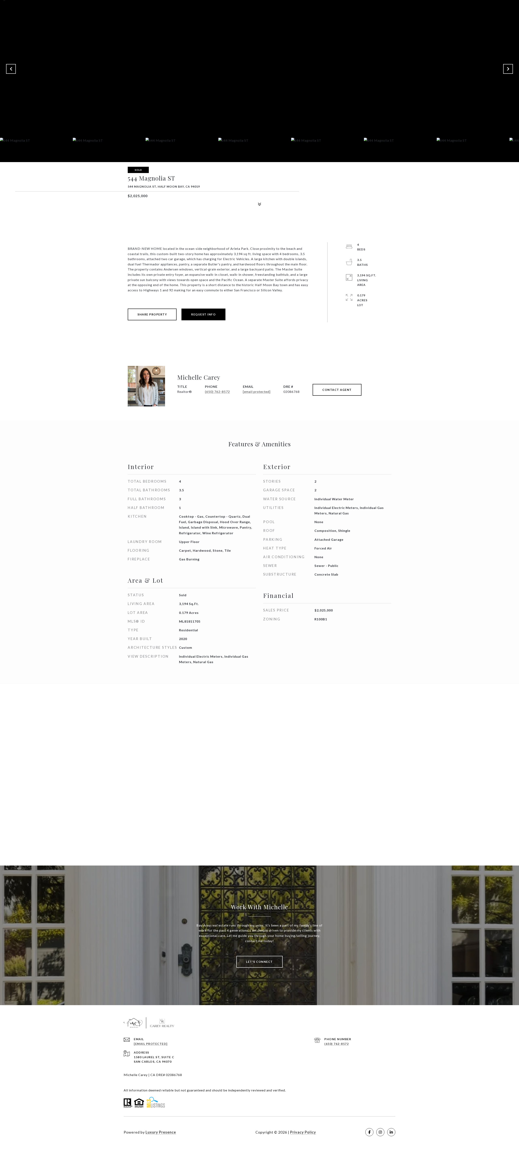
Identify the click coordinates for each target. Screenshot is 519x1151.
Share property (152, 314)
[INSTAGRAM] (380, 1132)
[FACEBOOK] (369, 1132)
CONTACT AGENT (337, 389)
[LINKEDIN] (391, 1132)
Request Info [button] (203, 314)
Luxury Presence (161, 1132)
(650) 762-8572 (217, 391)
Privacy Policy (303, 1132)
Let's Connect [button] (259, 961)
